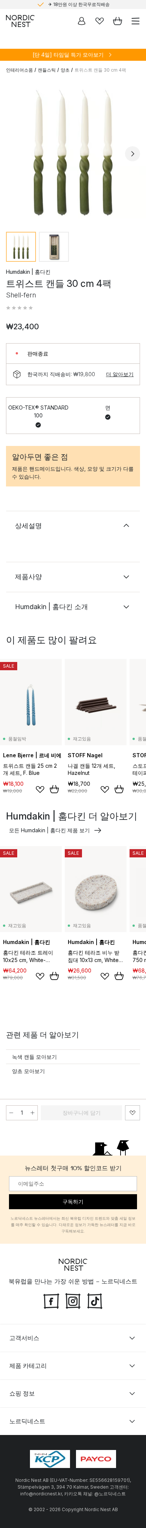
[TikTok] (95, 1300)
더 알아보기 (120, 374)
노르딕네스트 (27, 1421)
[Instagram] (73, 1300)
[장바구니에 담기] (54, 789)
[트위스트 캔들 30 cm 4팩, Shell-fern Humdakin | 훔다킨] (73, 153)
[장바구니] (118, 21)
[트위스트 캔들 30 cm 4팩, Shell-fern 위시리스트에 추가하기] (132, 1112)
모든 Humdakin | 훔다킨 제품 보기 (49, 830)
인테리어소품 (19, 70)
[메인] (20, 21)
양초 (65, 70)
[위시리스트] (100, 21)
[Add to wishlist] (40, 789)
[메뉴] (136, 21)
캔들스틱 (47, 70)
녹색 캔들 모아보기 (34, 1057)
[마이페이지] (82, 21)
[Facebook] (51, 1300)
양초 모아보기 (28, 1071)
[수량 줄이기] (11, 1112)
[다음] (132, 153)
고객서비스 (24, 1338)
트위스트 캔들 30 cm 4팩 (100, 70)
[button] (19, 308)
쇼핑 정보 (22, 1393)
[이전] (13, 153)
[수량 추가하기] (32, 1112)
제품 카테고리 (28, 1365)
